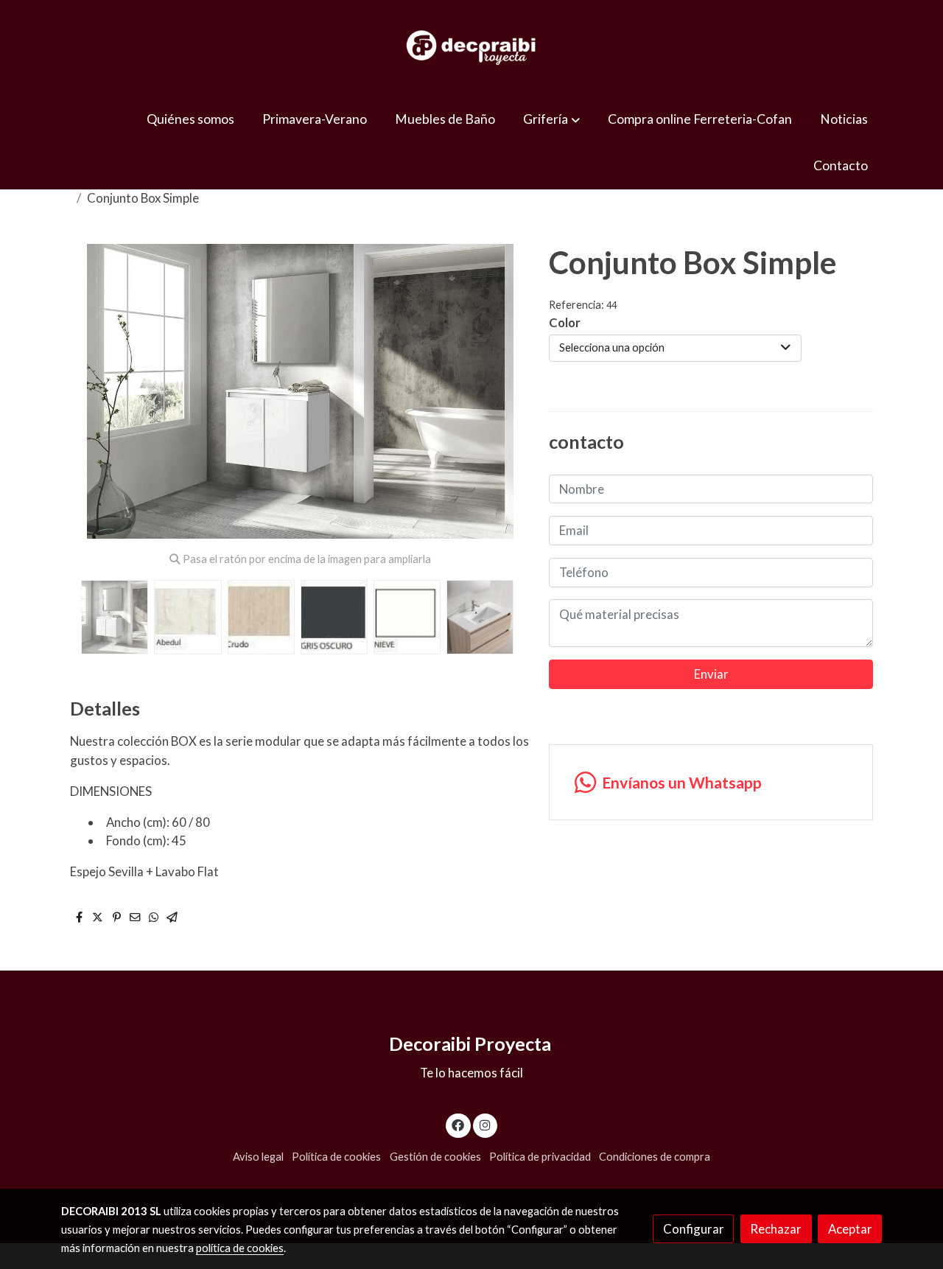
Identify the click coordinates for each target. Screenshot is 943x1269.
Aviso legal (258, 1156)
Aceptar (850, 1229)
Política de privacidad (540, 1156)
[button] (552, 119)
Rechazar (776, 1229)
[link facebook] (458, 1124)
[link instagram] (485, 1124)
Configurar (693, 1229)
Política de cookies (336, 1156)
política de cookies (240, 1248)
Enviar (711, 674)
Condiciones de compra (654, 1156)
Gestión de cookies (435, 1156)
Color (565, 322)
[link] (471, 48)
